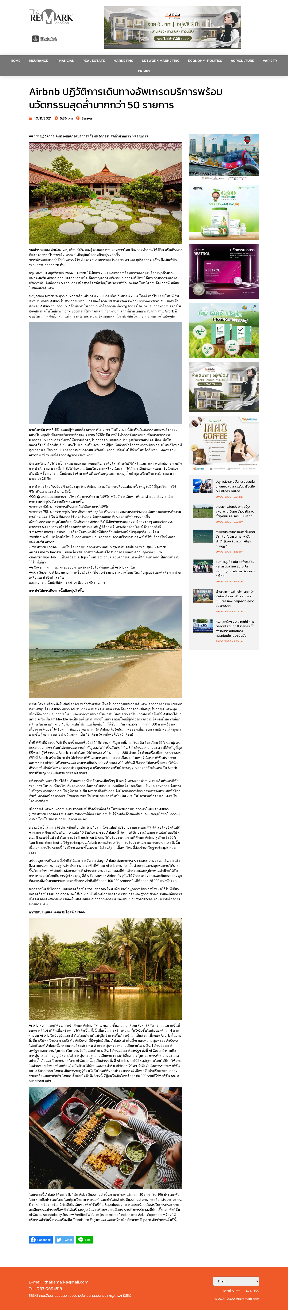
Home (15, 60)
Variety (270, 60)
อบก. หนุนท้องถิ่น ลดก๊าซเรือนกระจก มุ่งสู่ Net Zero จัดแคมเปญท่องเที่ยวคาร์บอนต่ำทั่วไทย (235, 568)
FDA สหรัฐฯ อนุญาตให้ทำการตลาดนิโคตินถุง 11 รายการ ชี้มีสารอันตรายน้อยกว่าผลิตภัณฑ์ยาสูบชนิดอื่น (235, 628)
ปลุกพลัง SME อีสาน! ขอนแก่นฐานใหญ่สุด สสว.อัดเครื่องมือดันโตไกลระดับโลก (235, 486)
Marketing (123, 60)
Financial (65, 60)
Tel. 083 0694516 (45, 1288)
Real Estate (93, 60)
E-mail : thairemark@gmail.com (58, 1282)
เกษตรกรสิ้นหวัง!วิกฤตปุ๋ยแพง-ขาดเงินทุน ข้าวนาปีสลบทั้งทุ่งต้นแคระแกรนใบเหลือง (235, 511)
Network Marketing (161, 60)
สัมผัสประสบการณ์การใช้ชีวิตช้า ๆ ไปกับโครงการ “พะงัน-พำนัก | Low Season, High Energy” (235, 539)
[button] (172, 27)
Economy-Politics (205, 60)
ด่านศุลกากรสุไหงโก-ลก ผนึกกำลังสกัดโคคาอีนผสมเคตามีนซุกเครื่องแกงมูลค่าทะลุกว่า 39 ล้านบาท (235, 598)
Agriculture (242, 60)
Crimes (144, 71)
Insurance (38, 60)
